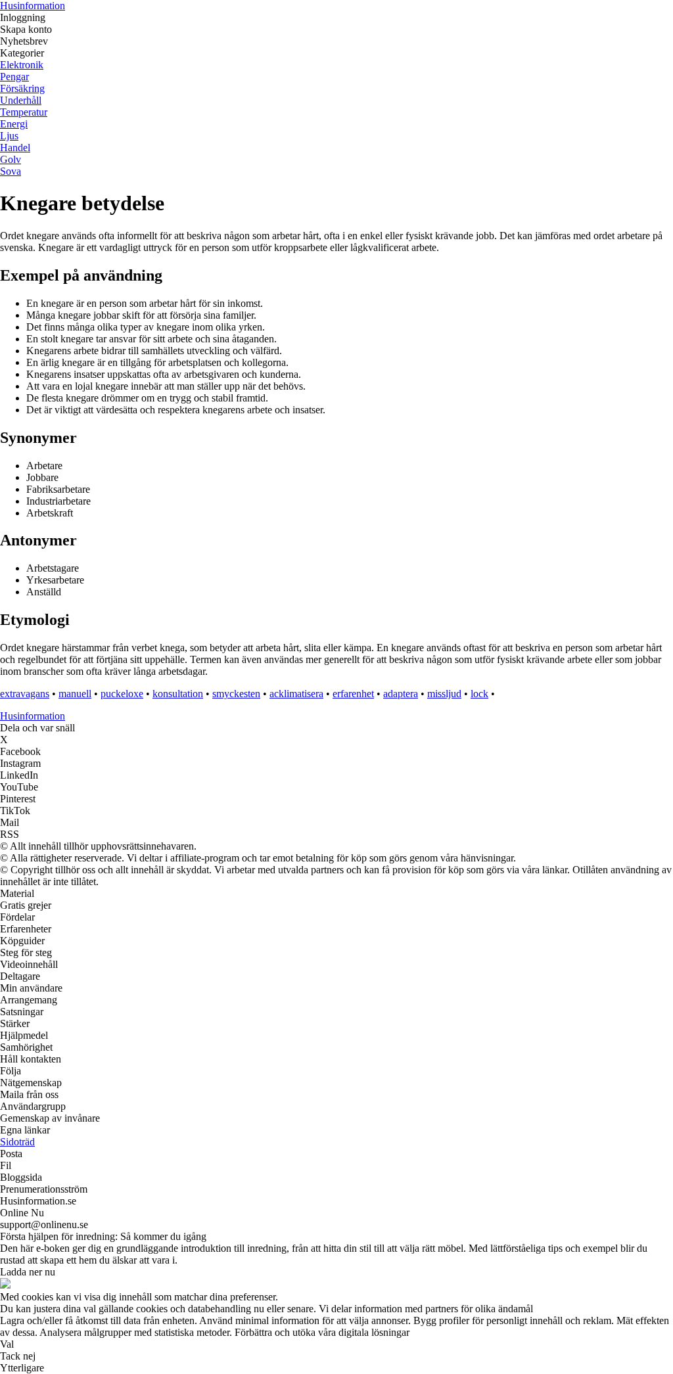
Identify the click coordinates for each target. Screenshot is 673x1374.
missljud (444, 693)
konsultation (177, 693)
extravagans (24, 693)
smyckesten (236, 693)
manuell (74, 693)
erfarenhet (353, 693)
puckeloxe (122, 693)
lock (479, 693)
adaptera (400, 693)
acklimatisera (296, 693)
